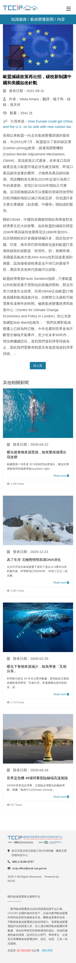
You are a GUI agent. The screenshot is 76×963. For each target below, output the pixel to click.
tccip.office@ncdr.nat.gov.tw (29, 868)
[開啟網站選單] (68, 8)
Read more (60, 475)
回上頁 (37, 365)
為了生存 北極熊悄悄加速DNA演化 (34, 560)
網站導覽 (47, 950)
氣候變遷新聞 (42, 19)
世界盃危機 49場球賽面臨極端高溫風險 (37, 778)
